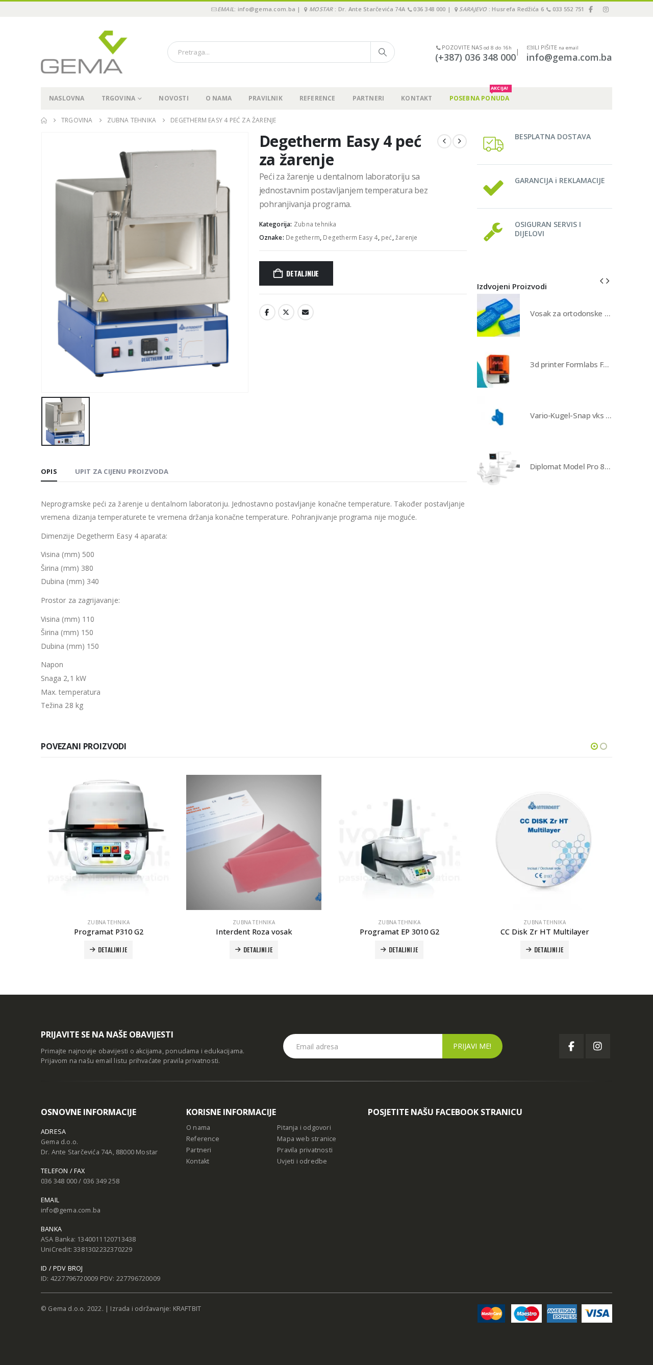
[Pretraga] (382, 52)
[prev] (444, 141)
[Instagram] (605, 9)
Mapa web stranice (306, 1138)
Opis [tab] (49, 471)
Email (305, 312)
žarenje (406, 237)
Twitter (286, 312)
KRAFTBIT (187, 1308)
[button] (601, 280)
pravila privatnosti (191, 1060)
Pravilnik (265, 98)
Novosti (173, 98)
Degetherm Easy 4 (350, 237)
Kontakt (416, 98)
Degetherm (303, 237)
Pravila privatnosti (305, 1150)
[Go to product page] (498, 315)
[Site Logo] (84, 52)
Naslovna (67, 98)
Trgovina (119, 98)
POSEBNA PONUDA (479, 95)
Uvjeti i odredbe (302, 1161)
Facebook (267, 312)
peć (386, 237)
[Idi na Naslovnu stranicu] (44, 120)
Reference (317, 98)
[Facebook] (591, 9)
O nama (219, 98)
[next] (460, 141)
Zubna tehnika (315, 224)
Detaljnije (302, 273)
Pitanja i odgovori (304, 1127)
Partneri (369, 98)
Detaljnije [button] (257, 949)
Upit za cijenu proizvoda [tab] (122, 471)
